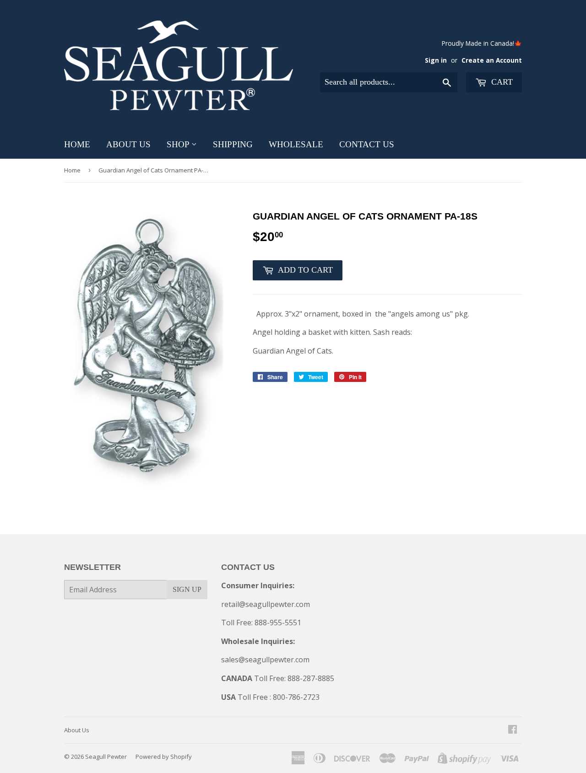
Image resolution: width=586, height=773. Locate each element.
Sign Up (187, 589)
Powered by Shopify (164, 756)
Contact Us (366, 144)
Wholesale (296, 144)
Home (77, 144)
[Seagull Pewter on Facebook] (512, 730)
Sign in (436, 60)
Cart (501, 81)
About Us (128, 144)
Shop (179, 144)
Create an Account (491, 60)
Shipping (233, 144)
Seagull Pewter (106, 756)
